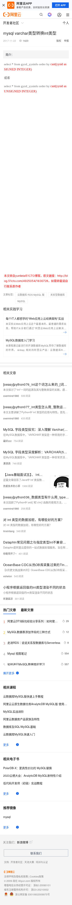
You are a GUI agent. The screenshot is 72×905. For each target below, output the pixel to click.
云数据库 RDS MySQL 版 (30, 294)
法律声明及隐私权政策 (16, 876)
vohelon (7, 576)
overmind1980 (11, 395)
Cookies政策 (37, 876)
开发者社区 (17, 862)
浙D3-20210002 (40, 889)
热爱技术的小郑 (11, 486)
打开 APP (60, 5)
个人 (66, 23)
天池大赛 (29, 862)
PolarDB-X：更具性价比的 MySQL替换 (27, 768)
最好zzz (7, 441)
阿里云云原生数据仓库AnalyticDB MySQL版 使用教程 (36, 704)
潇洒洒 (6, 463)
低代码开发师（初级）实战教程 (22, 783)
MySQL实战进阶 (13, 711)
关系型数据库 (57, 294)
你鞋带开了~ (10, 553)
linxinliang (8, 531)
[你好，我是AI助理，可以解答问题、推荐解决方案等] (49, 14)
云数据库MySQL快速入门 (19, 734)
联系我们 (36, 853)
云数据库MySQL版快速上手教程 (23, 696)
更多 (6, 745)
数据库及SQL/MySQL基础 (19, 727)
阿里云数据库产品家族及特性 (21, 719)
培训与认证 (42, 862)
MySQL (21, 301)
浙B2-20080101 (42, 885)
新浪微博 (22, 842)
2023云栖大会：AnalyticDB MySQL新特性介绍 (32, 776)
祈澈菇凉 (8, 598)
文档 (6, 862)
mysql (7, 817)
